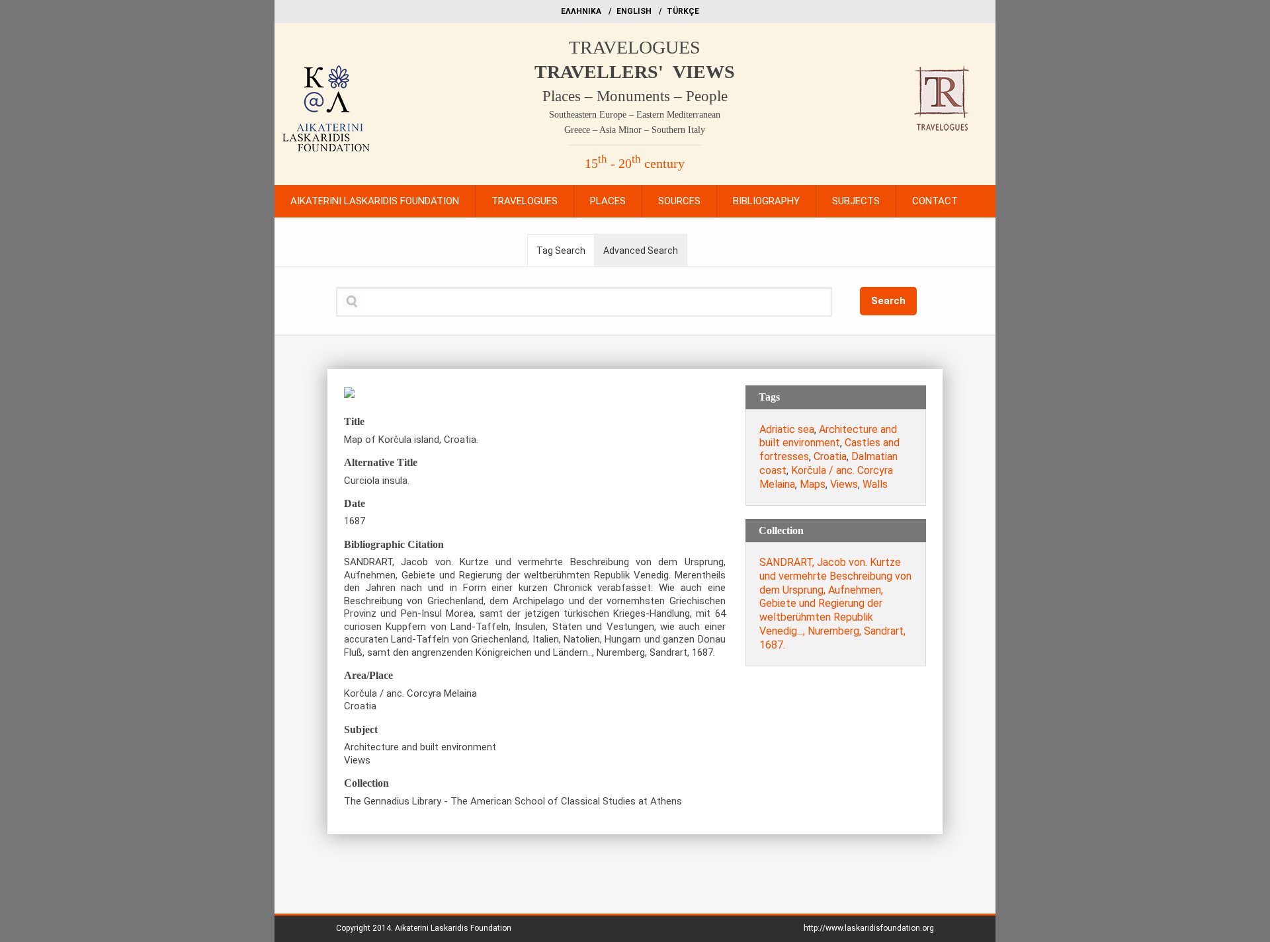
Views (844, 484)
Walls (875, 484)
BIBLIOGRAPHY (766, 201)
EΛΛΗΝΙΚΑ (581, 11)
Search (888, 301)
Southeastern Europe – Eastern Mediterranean (634, 115)
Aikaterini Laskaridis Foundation (453, 928)
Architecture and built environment (828, 436)
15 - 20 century (635, 163)
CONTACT (935, 201)
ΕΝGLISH (634, 11)
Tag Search (560, 250)
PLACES (608, 201)
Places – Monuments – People (635, 96)
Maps (813, 484)
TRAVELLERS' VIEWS (634, 71)
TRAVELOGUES (634, 47)
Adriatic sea (786, 429)
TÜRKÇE (683, 11)
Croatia (830, 456)
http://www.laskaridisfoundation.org (869, 928)
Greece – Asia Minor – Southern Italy (634, 130)
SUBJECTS (856, 201)
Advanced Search (640, 250)
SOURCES (679, 201)
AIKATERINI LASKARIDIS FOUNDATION (374, 201)
